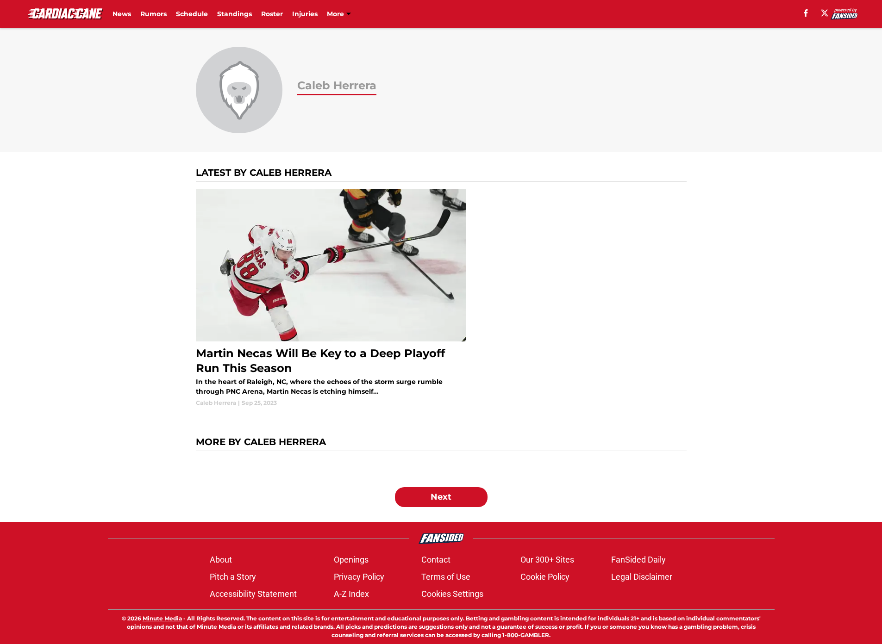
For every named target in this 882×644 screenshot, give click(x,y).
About (221, 559)
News (122, 14)
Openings (351, 559)
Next (441, 497)
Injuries (305, 14)
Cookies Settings (452, 594)
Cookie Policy (544, 577)
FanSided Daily (638, 559)
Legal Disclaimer (641, 577)
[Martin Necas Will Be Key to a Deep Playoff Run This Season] (331, 298)
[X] (824, 13)
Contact (435, 559)
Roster (272, 14)
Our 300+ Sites (547, 559)
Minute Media (162, 618)
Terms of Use (445, 577)
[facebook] (806, 13)
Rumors (153, 14)
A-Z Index (351, 594)
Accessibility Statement (253, 594)
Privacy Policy (359, 577)
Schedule (192, 14)
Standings (234, 14)
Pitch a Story (233, 577)
